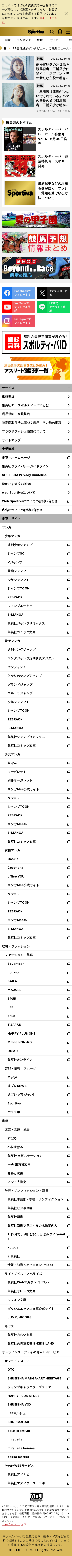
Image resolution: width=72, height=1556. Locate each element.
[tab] (40, 40)
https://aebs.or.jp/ (14, 1524)
